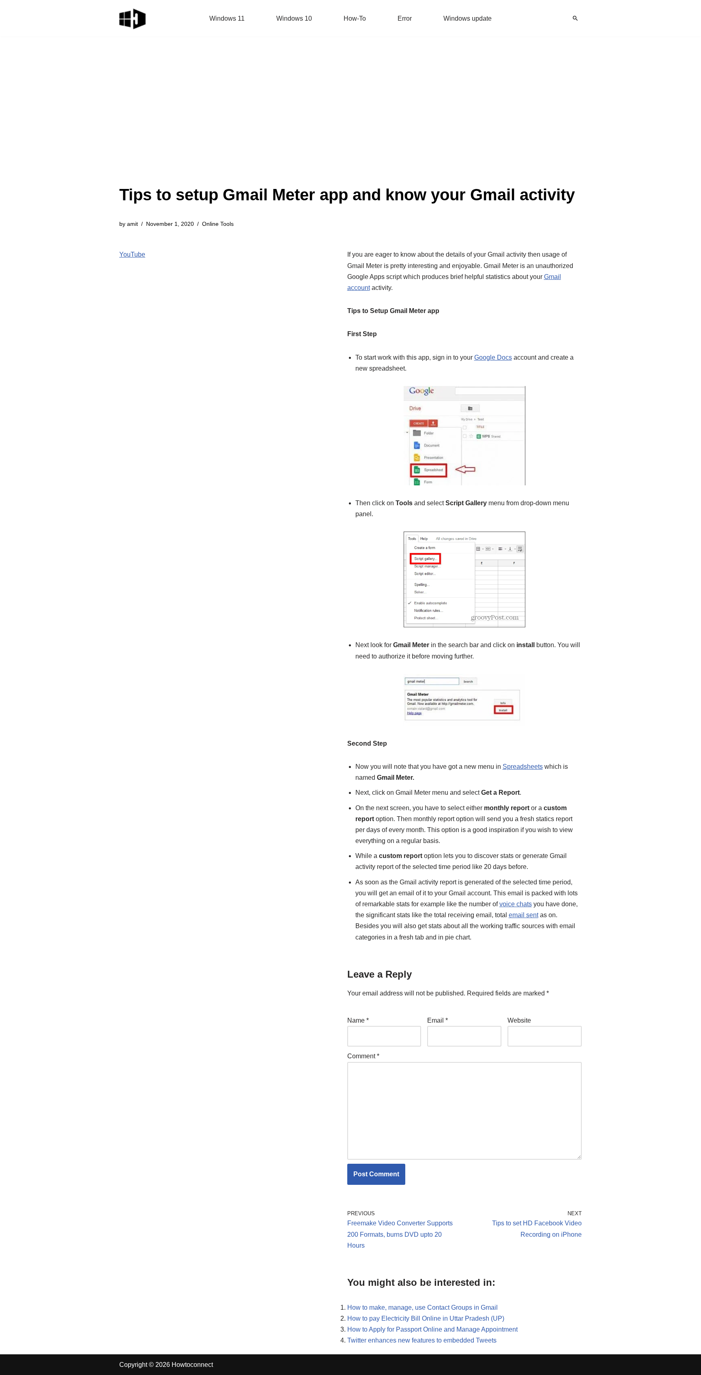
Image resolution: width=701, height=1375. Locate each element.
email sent (523, 915)
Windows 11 (227, 18)
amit (132, 224)
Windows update (467, 18)
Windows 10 (294, 18)
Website (519, 1020)
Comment (363, 1056)
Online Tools (218, 224)
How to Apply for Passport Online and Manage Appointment (432, 1329)
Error (405, 18)
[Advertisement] (347, 121)
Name (358, 1020)
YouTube (132, 254)
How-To (355, 18)
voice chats (515, 904)
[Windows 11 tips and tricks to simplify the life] (133, 18)
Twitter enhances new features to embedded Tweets (422, 1340)
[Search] (575, 18)
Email (437, 1020)
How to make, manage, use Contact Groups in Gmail (422, 1307)
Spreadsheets (523, 766)
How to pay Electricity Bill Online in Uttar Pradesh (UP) (425, 1318)
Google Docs (493, 357)
